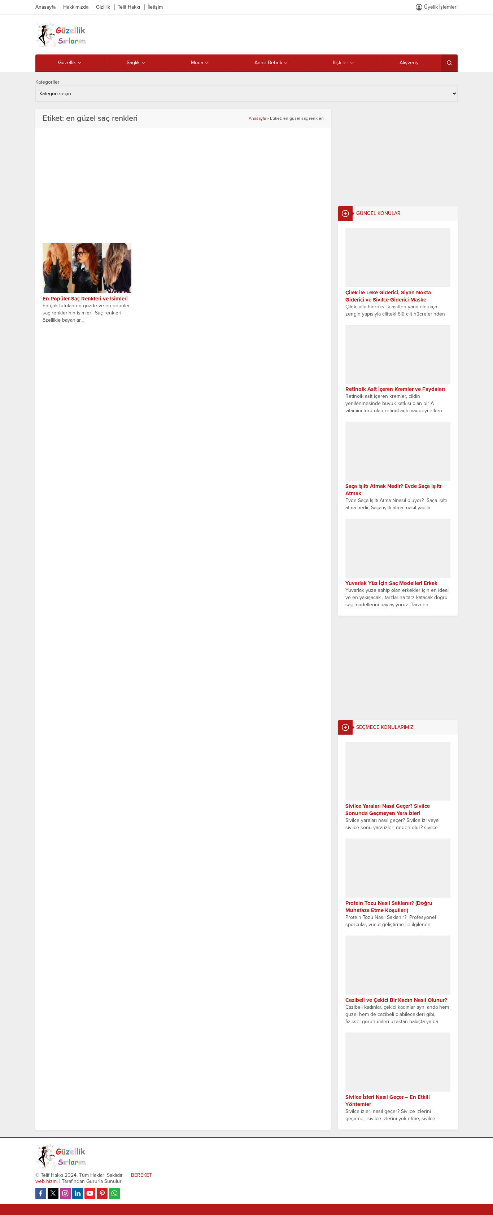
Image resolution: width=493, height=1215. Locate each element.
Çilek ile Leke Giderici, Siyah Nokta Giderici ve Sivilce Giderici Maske (388, 296)
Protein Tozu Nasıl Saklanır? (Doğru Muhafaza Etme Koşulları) (388, 907)
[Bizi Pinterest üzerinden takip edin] (102, 1193)
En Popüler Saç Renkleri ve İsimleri (85, 298)
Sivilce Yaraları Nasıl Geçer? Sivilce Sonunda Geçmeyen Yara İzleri (387, 809)
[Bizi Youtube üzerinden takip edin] (89, 1193)
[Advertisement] (398, 154)
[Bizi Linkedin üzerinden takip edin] (77, 1193)
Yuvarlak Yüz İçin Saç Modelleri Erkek (391, 583)
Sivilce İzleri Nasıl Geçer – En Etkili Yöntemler (387, 1101)
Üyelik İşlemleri (441, 7)
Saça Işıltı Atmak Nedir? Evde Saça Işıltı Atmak (393, 490)
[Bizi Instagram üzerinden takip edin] (65, 1193)
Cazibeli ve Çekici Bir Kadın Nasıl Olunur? (396, 1000)
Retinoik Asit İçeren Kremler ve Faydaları (395, 389)
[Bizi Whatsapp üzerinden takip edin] (114, 1193)
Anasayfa (257, 118)
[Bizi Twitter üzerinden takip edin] (53, 1193)
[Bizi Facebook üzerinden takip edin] (40, 1193)
